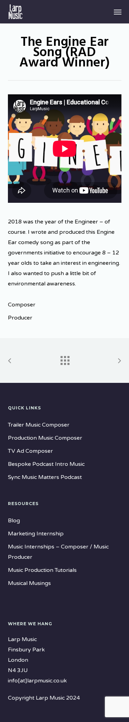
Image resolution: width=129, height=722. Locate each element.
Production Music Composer (45, 438)
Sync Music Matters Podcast (45, 477)
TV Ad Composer (30, 451)
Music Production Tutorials (42, 570)
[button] (117, 11)
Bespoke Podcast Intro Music (46, 464)
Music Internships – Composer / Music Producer (58, 552)
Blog (14, 520)
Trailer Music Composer (38, 424)
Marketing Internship (36, 533)
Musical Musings (29, 583)
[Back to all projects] (65, 359)
